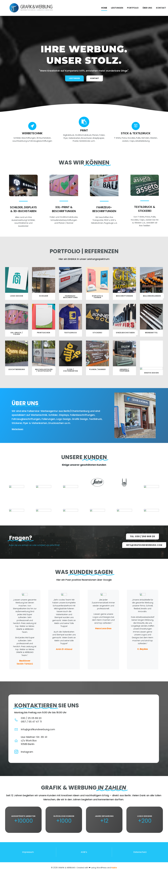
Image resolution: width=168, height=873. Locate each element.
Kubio (114, 867)
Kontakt (161, 7)
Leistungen (117, 7)
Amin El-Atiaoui (64, 649)
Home (104, 7)
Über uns (147, 7)
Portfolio (133, 7)
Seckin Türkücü (25, 663)
